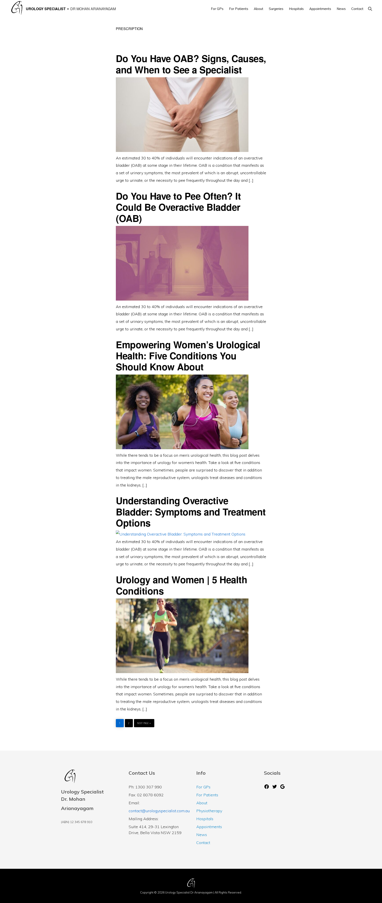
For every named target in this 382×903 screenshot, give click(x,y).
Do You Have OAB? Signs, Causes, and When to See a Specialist (191, 64)
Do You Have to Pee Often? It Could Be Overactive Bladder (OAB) (178, 207)
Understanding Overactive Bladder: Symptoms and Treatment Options (191, 511)
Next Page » (144, 722)
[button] (370, 9)
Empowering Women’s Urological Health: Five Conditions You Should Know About (188, 355)
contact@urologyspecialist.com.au (159, 810)
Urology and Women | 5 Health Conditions (181, 585)
